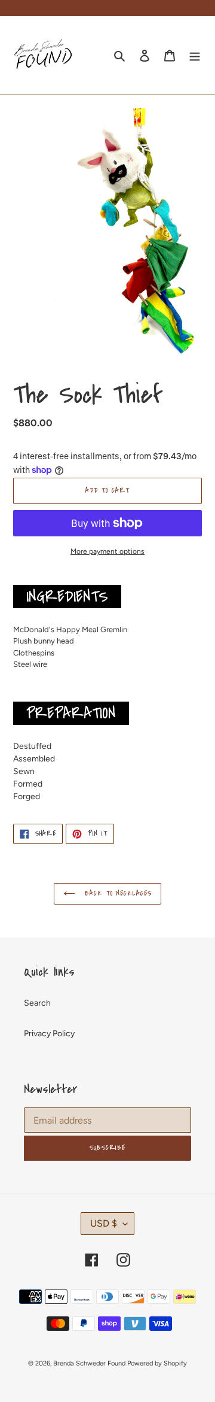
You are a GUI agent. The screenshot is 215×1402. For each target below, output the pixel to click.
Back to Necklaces (116, 893)
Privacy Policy (49, 1033)
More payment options (107, 551)
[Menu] (194, 55)
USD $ (103, 1223)
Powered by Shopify (157, 1363)
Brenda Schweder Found (89, 1363)
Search (37, 1003)
